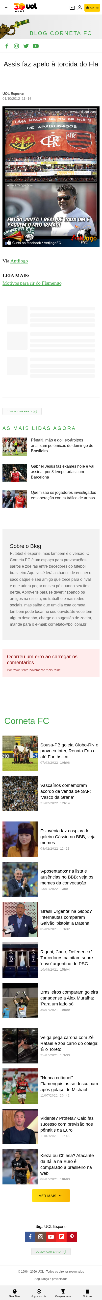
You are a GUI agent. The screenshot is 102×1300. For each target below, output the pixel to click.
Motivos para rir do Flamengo (31, 283)
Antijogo (19, 260)
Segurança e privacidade (51, 1279)
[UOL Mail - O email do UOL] (72, 8)
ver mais (47, 1196)
